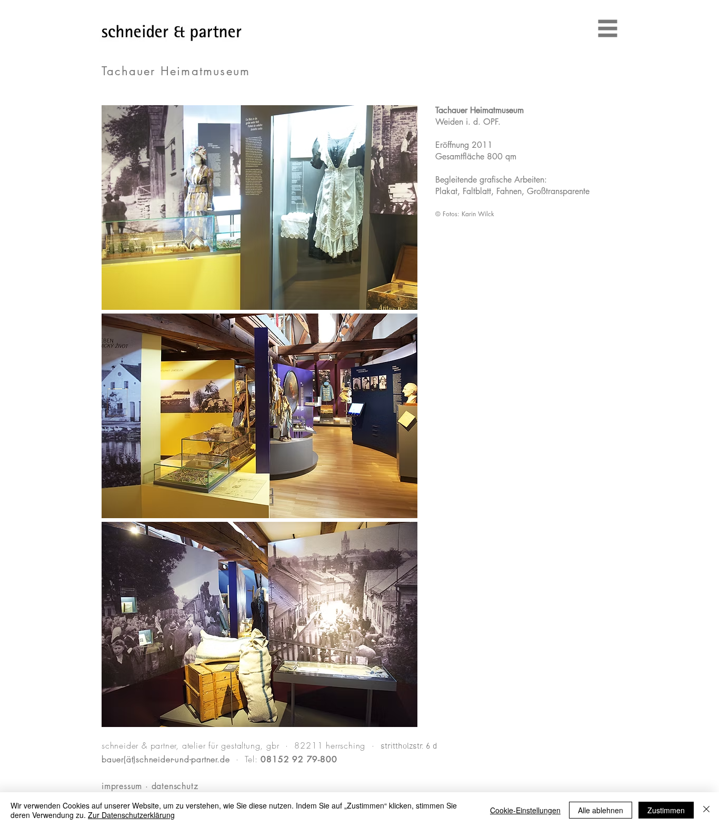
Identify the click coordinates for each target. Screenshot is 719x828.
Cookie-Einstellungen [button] (525, 810)
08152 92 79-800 (297, 759)
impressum (122, 786)
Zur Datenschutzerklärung (131, 815)
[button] (607, 28)
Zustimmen (666, 810)
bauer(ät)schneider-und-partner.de (165, 759)
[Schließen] (706, 810)
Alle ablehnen (600, 810)
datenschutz (233, 786)
